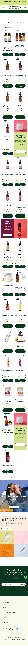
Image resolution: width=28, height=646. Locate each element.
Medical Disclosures (16, 639)
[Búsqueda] (21, 7)
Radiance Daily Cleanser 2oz (7, 76)
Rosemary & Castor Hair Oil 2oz (20, 107)
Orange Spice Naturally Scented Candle (20, 400)
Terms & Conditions (6, 639)
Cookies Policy (18, 637)
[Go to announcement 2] (14, 4)
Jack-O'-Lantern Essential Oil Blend (8, 466)
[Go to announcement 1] (12, 4)
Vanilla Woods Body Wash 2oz (20, 257)
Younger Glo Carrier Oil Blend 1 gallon (20, 346)
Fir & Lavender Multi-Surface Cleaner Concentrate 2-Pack (7, 49)
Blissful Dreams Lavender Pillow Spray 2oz (8, 175)
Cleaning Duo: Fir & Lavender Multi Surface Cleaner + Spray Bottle (7, 431)
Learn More (6, 528)
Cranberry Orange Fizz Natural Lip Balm (20, 371)
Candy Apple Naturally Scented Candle (8, 400)
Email (12, 577)
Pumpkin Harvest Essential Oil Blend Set (20, 46)
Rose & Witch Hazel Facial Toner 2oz (7, 107)
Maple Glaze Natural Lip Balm (7, 371)
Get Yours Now (20, 152)
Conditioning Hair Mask (7, 315)
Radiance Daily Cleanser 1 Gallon (8, 286)
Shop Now (8, 235)
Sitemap (24, 639)
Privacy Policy (10, 637)
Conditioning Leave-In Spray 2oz (8, 139)
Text (17, 577)
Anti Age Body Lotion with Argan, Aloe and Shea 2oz (20, 206)
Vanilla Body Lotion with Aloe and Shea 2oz (7, 257)
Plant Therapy (13, 634)
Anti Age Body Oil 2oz (7, 205)
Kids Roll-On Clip (7, 345)
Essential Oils (6, 11)
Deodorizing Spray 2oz (20, 174)
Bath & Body (14, 11)
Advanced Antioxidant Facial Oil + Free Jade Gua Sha (20, 289)
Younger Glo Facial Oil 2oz (20, 75)
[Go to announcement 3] (16, 4)
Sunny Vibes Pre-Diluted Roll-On (20, 316)
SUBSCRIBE (22, 584)
